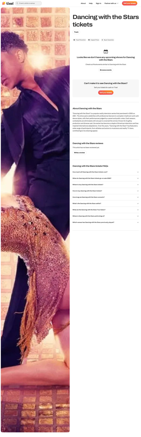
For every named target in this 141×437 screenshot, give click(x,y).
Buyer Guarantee (109, 40)
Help (91, 3)
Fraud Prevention (81, 40)
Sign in (98, 3)
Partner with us (110, 3)
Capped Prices (95, 40)
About (83, 3)
